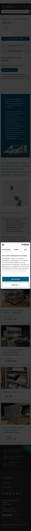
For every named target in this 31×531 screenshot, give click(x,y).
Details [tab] (16, 249)
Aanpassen (14, 284)
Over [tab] (25, 249)
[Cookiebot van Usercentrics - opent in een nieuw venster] (22, 245)
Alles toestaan (15, 279)
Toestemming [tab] (6, 249)
